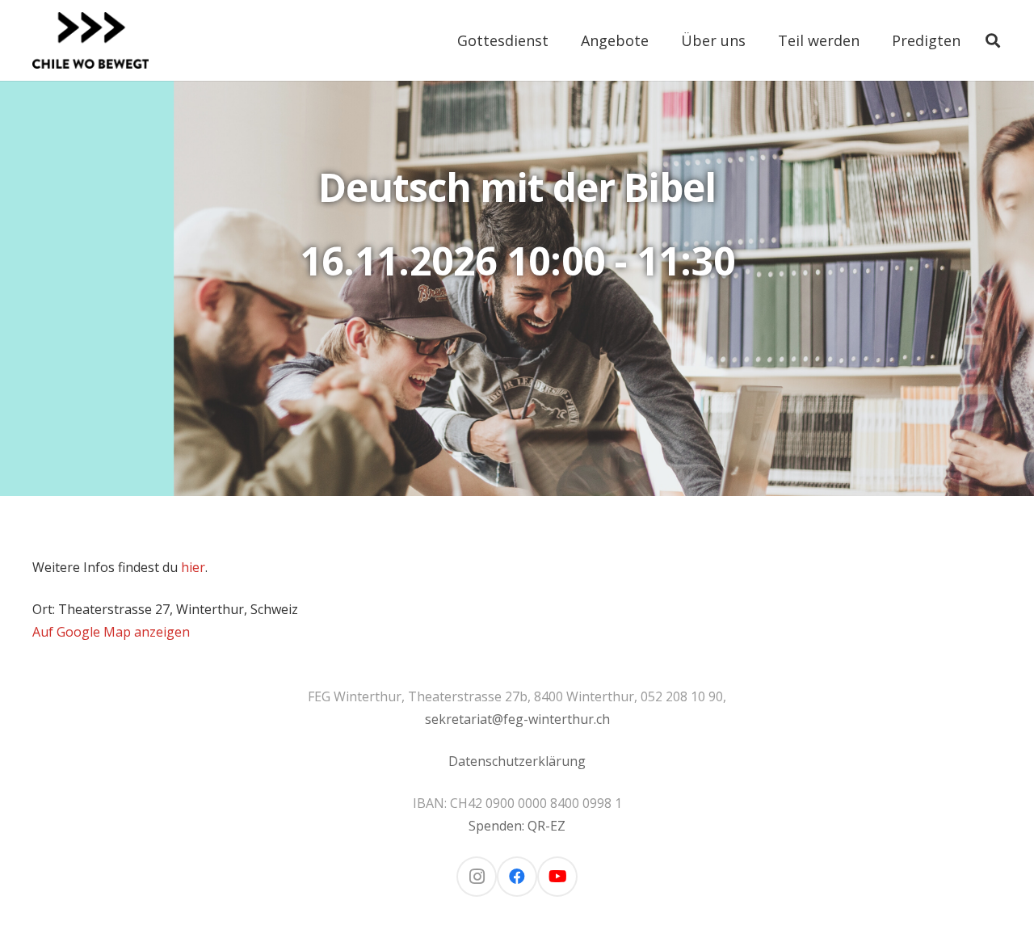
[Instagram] (476, 876)
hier (193, 567)
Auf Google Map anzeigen (111, 632)
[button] (561, 40)
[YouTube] (557, 876)
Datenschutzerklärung (517, 761)
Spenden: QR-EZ (517, 826)
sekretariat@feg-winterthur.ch (517, 719)
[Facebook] (517, 876)
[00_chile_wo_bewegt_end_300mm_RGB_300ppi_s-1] (90, 40)
